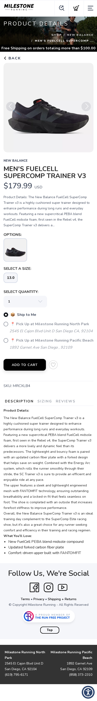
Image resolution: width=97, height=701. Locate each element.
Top (50, 630)
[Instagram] (48, 588)
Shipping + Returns (62, 599)
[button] (88, 692)
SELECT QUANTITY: (21, 291)
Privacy (38, 599)
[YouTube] (63, 588)
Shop (56, 35)
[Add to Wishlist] (53, 364)
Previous (11, 106)
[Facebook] (34, 588)
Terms (25, 599)
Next (86, 106)
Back (14, 58)
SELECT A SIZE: (17, 268)
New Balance (80, 35)
